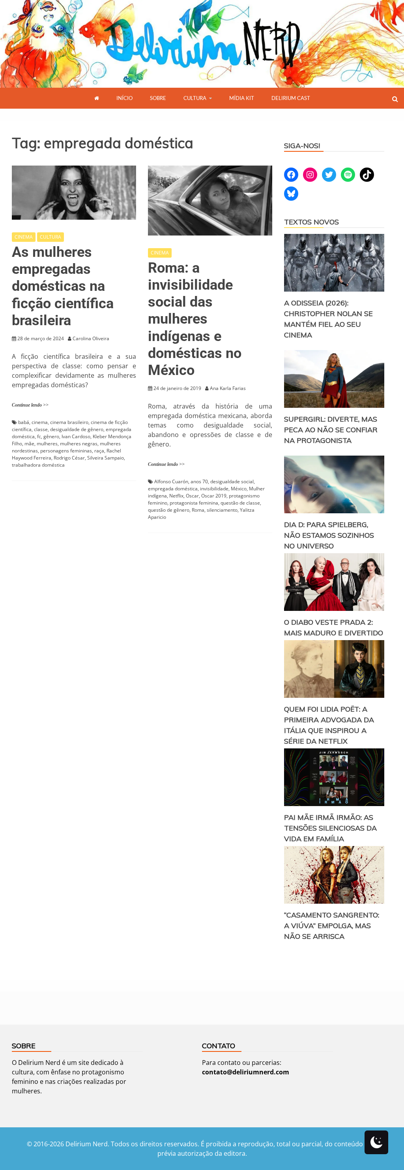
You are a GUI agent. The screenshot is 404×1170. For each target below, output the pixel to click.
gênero (51, 436)
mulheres (47, 443)
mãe (29, 443)
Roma (198, 510)
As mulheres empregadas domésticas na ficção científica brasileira (63, 286)
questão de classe (240, 502)
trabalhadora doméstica (38, 465)
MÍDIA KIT (241, 98)
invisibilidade (214, 488)
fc (39, 436)
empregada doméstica (173, 488)
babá (23, 422)
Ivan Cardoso (76, 436)
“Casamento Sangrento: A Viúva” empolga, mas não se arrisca (331, 925)
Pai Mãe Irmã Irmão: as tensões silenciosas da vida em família (330, 828)
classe (41, 429)
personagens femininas (66, 450)
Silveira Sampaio (105, 457)
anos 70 (199, 481)
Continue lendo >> (30, 405)
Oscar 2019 (213, 495)
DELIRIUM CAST (290, 98)
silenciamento (222, 510)
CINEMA (24, 237)
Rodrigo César (69, 457)
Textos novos (311, 221)
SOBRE (158, 98)
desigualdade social (232, 481)
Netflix (176, 495)
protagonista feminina (194, 502)
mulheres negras (78, 443)
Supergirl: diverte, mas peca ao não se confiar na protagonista (331, 429)
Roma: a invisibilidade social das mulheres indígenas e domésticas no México (194, 319)
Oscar (192, 495)
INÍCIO (124, 98)
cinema (40, 422)
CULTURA (194, 98)
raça (99, 450)
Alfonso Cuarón (171, 481)
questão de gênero (168, 510)
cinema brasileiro (69, 422)
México (239, 488)
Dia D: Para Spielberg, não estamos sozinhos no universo (329, 535)
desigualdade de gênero (76, 429)
